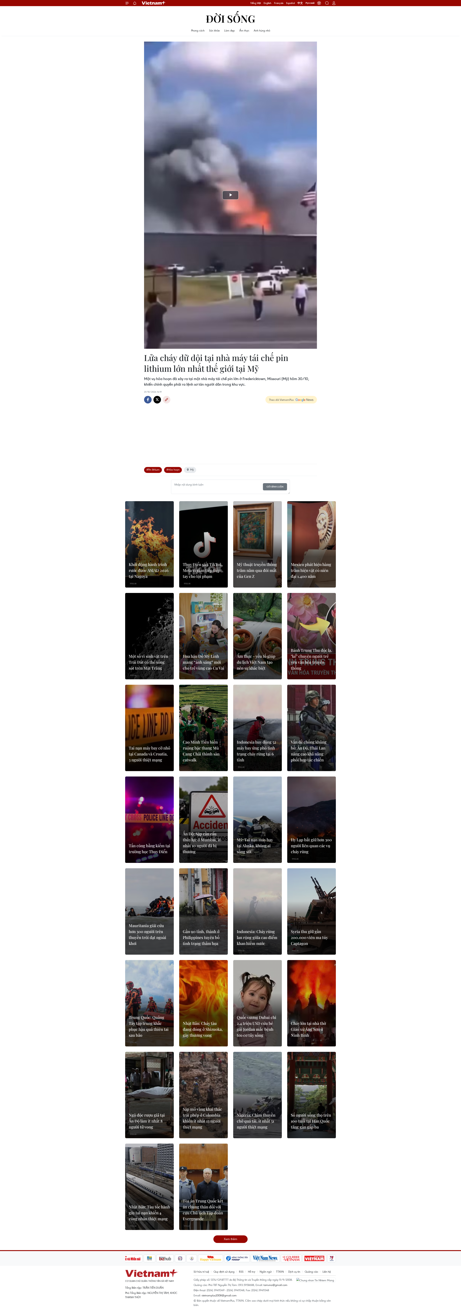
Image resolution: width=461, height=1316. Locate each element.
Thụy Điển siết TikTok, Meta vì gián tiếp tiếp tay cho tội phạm (203, 570)
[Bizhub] (165, 1258)
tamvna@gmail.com (275, 1285)
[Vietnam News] (265, 1258)
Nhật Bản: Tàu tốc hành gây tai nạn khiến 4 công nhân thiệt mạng (149, 1212)
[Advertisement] (230, 432)
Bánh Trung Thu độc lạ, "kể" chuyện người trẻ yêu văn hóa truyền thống (311, 659)
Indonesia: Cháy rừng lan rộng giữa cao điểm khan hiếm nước (257, 937)
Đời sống (230, 18)
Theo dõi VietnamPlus (281, 399)
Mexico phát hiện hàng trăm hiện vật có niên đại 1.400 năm (311, 570)
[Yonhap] (237, 1258)
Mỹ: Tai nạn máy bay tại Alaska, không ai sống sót (255, 845)
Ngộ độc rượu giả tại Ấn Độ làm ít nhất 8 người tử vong (147, 1121)
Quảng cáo (311, 1271)
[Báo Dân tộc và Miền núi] (129, 1258)
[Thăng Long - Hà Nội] (319, 3)
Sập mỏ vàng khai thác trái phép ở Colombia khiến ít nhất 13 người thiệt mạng (202, 1118)
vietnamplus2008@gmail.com (219, 1295)
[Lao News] (180, 1258)
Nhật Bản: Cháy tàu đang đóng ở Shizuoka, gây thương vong (203, 1029)
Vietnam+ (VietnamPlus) (153, 3)
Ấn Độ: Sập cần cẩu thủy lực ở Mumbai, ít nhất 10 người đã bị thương (202, 842)
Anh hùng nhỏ (262, 30)
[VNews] (331, 1258)
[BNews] (149, 1258)
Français (278, 3)
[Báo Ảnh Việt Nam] (314, 1258)
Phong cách (198, 30)
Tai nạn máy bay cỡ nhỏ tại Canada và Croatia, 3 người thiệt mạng (149, 753)
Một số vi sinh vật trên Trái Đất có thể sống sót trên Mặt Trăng (148, 662)
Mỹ (192, 469)
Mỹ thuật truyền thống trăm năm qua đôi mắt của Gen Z (257, 570)
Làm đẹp (229, 30)
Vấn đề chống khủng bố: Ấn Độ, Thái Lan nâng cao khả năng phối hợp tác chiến (308, 750)
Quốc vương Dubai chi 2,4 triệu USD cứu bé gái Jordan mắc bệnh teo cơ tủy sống (256, 1026)
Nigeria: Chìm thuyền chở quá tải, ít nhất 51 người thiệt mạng (256, 1121)
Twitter (157, 399)
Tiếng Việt (255, 3)
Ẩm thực (244, 30)
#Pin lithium (153, 469)
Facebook (148, 399)
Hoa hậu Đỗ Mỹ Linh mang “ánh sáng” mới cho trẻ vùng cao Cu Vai (203, 662)
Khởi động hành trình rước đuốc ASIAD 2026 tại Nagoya (149, 570)
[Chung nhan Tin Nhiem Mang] (316, 1280)
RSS (241, 1271)
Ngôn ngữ (266, 1271)
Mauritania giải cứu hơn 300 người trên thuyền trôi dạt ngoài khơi (147, 934)
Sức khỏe (214, 30)
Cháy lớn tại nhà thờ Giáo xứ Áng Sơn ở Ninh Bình (308, 1029)
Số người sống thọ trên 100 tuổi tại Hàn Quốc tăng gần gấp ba (311, 1121)
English (267, 3)
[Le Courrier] (291, 1258)
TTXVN (280, 1271)
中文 (300, 3)
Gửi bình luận (275, 486)
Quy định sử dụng (224, 1271)
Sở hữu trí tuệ (201, 1271)
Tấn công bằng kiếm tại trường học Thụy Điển (149, 848)
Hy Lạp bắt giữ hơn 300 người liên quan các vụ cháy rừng (311, 845)
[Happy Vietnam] (210, 1258)
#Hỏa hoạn (173, 469)
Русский (310, 3)
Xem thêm (230, 1239)
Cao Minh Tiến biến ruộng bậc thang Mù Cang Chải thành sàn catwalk (201, 750)
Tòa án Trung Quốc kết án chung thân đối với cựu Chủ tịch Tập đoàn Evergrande (203, 1209)
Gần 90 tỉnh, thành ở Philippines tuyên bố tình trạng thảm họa (201, 937)
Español (290, 3)
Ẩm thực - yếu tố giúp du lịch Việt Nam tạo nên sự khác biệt (256, 662)
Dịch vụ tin (294, 1271)
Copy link (166, 399)
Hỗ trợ (251, 1271)
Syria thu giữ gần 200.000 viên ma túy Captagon (309, 937)
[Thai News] (192, 1258)
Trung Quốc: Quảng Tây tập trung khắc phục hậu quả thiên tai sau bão (149, 1026)
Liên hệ (327, 1271)
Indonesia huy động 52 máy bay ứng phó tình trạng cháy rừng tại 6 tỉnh (256, 750)
